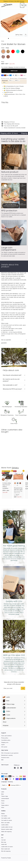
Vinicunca (8, 57)
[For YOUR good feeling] (14, 527)
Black (23, 51)
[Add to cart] (25, 107)
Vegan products (5, 805)
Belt (2, 837)
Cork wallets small (5, 818)
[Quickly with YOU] (14, 582)
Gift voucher (4, 746)
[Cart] (22, 5)
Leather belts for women (7, 846)
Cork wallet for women (6, 820)
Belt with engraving (5, 851)
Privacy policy (4, 738)
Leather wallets (4, 824)
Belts (2, 794)
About (2, 807)
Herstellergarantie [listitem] (23, 78)
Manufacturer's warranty (7, 755)
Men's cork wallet (5, 822)
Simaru (15, 467)
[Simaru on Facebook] (15, 768)
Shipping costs (4, 742)
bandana (3, 57)
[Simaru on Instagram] (18, 768)
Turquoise (18, 51)
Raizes (8, 51)
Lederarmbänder (5, 798)
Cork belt (3, 840)
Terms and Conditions (6, 735)
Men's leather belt (5, 848)
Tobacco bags (4, 796)
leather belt (4, 844)
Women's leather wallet (6, 829)
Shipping (10, 67)
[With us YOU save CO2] (14, 636)
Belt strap (3, 842)
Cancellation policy (5, 740)
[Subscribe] (23, 688)
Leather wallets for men (6, 827)
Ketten (2, 800)
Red (13, 51)
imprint (3, 744)
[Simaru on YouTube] (21, 768)
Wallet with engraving (6, 831)
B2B (2, 759)
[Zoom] (25, 34)
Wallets (3, 813)
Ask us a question (6, 339)
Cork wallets (4, 815)
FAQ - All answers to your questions (9, 753)
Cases (2, 803)
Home (2, 41)
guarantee (4, 342)
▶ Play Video (19, 34)
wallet (2, 791)
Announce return (5, 757)
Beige (3, 51)
